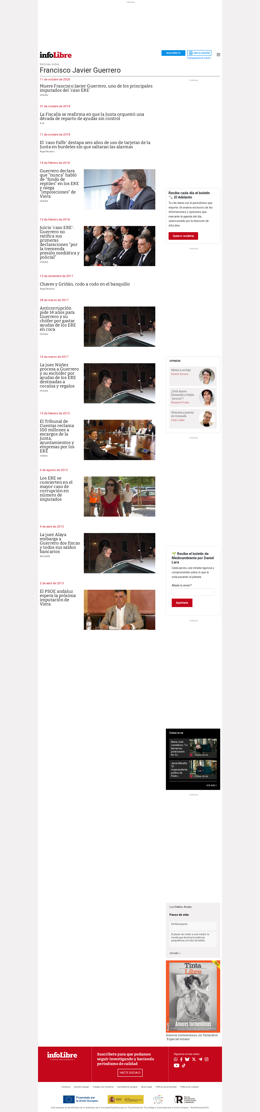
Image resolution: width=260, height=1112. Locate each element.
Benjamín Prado (180, 402)
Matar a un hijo (181, 370)
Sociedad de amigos (127, 1087)
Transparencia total (198, 58)
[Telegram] (200, 1060)
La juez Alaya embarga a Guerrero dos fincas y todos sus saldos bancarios (60, 543)
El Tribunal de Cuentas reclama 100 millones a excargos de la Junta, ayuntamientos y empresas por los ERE (57, 436)
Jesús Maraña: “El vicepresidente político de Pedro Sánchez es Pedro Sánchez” (179, 770)
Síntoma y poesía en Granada (182, 414)
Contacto (65, 1087)
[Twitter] (194, 1060)
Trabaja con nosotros (103, 1087)
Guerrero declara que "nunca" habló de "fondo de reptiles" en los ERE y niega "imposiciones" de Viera (59, 183)
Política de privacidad (166, 1087)
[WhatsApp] (176, 1060)
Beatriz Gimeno (180, 374)
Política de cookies (189, 1087)
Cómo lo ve (176, 732)
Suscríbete (173, 53)
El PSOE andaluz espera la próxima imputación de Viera (58, 598)
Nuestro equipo (81, 1087)
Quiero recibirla (183, 236)
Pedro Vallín (177, 420)
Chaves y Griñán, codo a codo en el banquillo (85, 284)
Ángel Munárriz (47, 151)
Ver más (174, 953)
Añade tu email (182, 585)
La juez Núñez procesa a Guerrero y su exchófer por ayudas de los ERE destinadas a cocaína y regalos (59, 375)
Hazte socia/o (130, 1072)
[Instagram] (206, 1060)
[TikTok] (184, 1066)
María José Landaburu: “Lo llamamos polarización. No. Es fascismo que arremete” (179, 748)
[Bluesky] (187, 1060)
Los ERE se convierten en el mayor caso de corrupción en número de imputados (56, 489)
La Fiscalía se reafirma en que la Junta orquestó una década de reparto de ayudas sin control (92, 116)
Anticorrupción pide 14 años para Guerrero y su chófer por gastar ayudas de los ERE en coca (58, 319)
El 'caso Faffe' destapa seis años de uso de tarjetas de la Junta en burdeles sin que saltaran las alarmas (95, 144)
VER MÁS (211, 785)
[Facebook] (181, 1060)
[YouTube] (176, 1066)
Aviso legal (146, 1087)
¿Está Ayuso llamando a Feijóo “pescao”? (182, 395)
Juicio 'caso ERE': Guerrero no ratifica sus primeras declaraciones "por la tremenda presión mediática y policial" (60, 242)
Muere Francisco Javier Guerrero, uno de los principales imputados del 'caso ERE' (96, 88)
